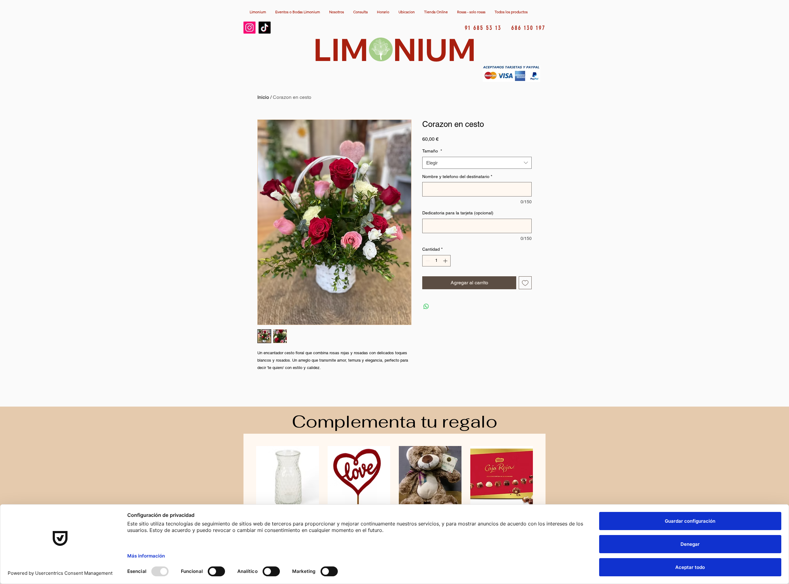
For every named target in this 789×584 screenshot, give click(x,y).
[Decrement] (427, 260)
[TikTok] (265, 28)
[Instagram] (249, 28)
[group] (394, 487)
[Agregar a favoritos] (525, 282)
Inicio (263, 97)
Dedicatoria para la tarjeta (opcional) (457, 212)
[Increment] (446, 260)
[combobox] (477, 163)
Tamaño (432, 150)
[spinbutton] (436, 260)
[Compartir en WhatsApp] (426, 306)
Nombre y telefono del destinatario (457, 176)
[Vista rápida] (287, 477)
